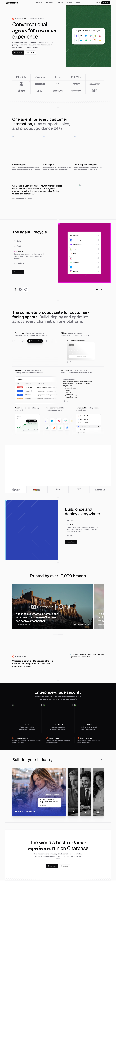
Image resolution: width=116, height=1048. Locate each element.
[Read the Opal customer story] (58, 77)
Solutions (39, 2)
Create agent (52, 866)
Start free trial (18, 52)
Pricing (78, 2)
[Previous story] (55, 637)
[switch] (103, 265)
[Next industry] (101, 759)
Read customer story (80, 624)
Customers (60, 2)
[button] (20, 341)
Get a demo (30, 52)
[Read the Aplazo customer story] (40, 84)
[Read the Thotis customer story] (21, 84)
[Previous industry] (95, 759)
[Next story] (60, 637)
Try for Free (105, 2)
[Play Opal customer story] (52, 606)
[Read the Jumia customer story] (58, 90)
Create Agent (18, 272)
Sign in (98, 2)
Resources (49, 2)
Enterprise (69, 2)
